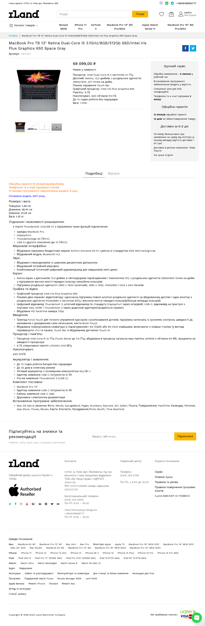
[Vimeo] (52, 504)
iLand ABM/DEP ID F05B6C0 (172, 495)
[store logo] (24, 14)
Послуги (53, 583)
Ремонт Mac (68, 583)
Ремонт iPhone (37, 583)
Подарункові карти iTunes (39, 578)
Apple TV (120, 544)
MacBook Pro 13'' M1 (50, 544)
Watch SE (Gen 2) (91, 563)
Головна (13, 35)
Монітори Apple (102, 544)
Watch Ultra (27, 563)
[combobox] (94, 14)
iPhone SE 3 (92, 553)
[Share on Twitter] (193, 48)
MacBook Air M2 (55, 547)
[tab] (94, 173)
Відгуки (114, 173)
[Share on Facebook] (185, 48)
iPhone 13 (75, 553)
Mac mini (71, 544)
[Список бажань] (161, 14)
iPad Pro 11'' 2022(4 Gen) (48, 558)
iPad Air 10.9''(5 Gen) (135, 558)
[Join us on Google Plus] (33, 504)
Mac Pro (84, 544)
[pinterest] (46, 504)
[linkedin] (40, 504)
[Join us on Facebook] (15, 504)
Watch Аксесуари (47, 563)
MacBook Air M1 (26, 544)
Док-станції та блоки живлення (110, 573)
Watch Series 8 (69, 563)
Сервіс (159, 471)
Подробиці (93, 173)
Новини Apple (164, 476)
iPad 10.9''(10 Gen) (110, 558)
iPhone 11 (26, 553)
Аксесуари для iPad (143, 573)
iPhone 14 (108, 553)
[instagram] (21, 504)
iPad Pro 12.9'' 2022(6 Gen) (81, 558)
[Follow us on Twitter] (10, 504)
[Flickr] (58, 504)
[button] (32, 127)
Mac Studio (36, 547)
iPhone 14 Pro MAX (167, 553)
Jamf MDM (91, 578)
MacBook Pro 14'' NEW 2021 (178, 544)
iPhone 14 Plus (126, 553)
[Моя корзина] (171, 14)
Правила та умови (166, 482)
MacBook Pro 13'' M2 (79, 547)
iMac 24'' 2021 (18, 547)
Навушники (25, 568)
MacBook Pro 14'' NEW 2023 (145, 547)
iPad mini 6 (24, 558)
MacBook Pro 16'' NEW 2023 (110, 547)
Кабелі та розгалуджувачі (39, 573)
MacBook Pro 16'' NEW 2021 (144, 544)
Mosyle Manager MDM (69, 578)
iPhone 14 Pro (145, 553)
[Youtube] (27, 504)
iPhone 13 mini (58, 553)
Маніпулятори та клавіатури (73, 573)
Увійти (188, 12)
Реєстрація (190, 15)
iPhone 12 (40, 553)
